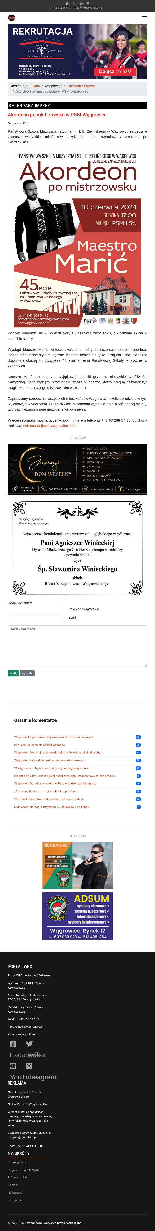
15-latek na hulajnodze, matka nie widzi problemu (45, 791)
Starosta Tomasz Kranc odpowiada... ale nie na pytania (49, 799)
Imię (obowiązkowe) (84, 609)
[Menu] (144, 18)
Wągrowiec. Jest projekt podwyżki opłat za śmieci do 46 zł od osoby (57, 752)
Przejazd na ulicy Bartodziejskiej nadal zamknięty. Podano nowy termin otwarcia (65, 775)
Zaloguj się (15, 1200)
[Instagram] (88, 3)
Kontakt (13, 1184)
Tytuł (72, 618)
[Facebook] (67, 3)
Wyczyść (27, 673)
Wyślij (13, 673)
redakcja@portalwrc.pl (90, 8)
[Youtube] (81, 3)
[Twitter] (74, 3)
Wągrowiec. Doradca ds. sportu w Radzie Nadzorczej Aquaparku (55, 783)
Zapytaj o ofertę (24, 1145)
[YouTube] (16, 1067)
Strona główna (17, 1162)
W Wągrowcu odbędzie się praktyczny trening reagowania (51, 768)
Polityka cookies (18, 1177)
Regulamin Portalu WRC (23, 1170)
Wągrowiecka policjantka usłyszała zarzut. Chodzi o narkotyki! (53, 737)
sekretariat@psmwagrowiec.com (49, 426)
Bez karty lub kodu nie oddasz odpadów (39, 744)
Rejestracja (15, 1192)
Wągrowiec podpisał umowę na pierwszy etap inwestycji (49, 760)
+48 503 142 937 (62, 8)
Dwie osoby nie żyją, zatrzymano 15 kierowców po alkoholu (52, 806)
